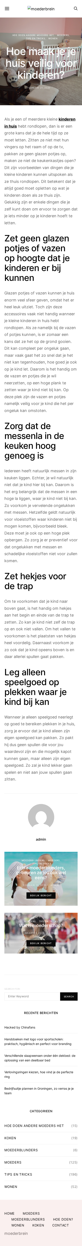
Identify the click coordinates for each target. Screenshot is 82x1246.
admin (41, 839)
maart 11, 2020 (35, 933)
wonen (53, 38)
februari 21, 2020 (38, 87)
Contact (60, 1225)
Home (9, 1213)
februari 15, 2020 (34, 885)
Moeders (63, 35)
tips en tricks (35, 38)
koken (10, 1138)
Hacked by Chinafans (19, 1027)
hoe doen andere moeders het (33, 35)
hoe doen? (63, 1219)
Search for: (12, 989)
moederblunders (33, 860)
